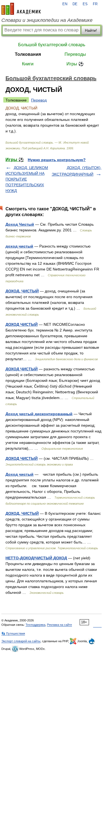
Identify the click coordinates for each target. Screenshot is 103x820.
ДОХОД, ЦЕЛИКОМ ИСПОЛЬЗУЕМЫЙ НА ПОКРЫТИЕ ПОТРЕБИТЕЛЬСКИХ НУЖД (26, 179)
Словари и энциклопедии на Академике (47, 20)
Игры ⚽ (75, 64)
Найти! (91, 30)
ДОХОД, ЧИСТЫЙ (22, 291)
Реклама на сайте (59, 624)
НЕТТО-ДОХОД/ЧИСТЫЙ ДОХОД (36, 558)
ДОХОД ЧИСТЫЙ (21, 324)
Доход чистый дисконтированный (39, 414)
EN (64, 4)
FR (95, 4)
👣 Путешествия (13, 633)
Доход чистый (19, 474)
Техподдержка (35, 624)
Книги (28, 64)
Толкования (28, 54)
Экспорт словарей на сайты (20, 641)
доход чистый (19, 246)
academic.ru (21, 9)
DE (75, 4)
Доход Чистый (19, 224)
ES (85, 4)
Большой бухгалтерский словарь (51, 44)
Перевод (39, 100)
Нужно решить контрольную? (57, 160)
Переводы (75, 54)
